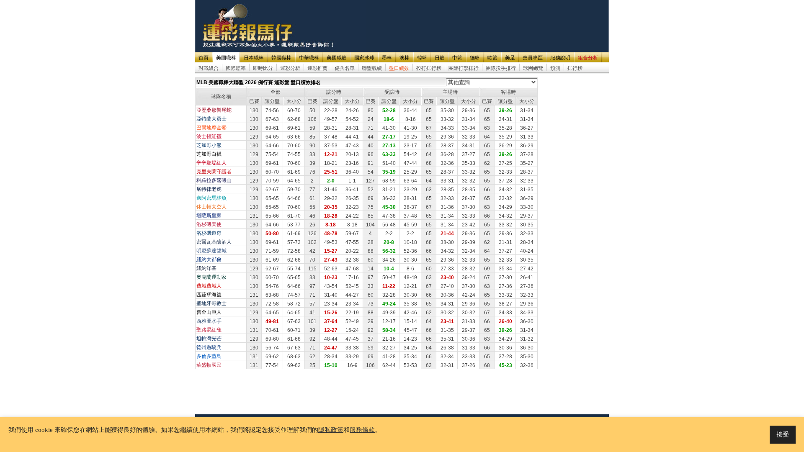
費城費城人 (209, 286)
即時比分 (263, 68)
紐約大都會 (209, 259)
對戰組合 (208, 68)
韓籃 (422, 58)
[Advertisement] (455, 20)
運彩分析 (290, 68)
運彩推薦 (317, 68)
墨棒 (387, 58)
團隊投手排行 (501, 68)
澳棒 (404, 58)
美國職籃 (337, 58)
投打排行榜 (428, 68)
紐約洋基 (206, 268)
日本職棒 (254, 58)
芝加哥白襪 (209, 154)
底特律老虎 (209, 189)
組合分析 (588, 58)
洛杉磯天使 (209, 224)
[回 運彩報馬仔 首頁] (248, 26)
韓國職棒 (281, 58)
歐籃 (492, 58)
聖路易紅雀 (209, 330)
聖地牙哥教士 (211, 303)
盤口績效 (399, 68)
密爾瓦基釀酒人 (214, 242)
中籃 (457, 58)
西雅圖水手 (209, 321)
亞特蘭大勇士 (211, 119)
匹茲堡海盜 (209, 295)
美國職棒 (226, 58)
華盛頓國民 (209, 365)
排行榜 (574, 68)
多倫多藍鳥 (209, 356)
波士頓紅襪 (209, 136)
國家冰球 (364, 58)
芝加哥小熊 (209, 145)
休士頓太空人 (211, 207)
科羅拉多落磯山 (214, 180)
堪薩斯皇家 (209, 215)
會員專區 (533, 58)
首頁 (203, 58)
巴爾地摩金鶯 (211, 128)
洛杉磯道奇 (209, 233)
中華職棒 (309, 58)
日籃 (440, 58)
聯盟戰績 (372, 68)
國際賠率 (236, 68)
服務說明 (560, 58)
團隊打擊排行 (463, 68)
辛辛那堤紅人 (211, 163)
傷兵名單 (345, 68)
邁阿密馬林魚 (211, 198)
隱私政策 (330, 429)
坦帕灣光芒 (209, 339)
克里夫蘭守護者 (214, 172)
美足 (510, 58)
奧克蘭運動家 (211, 277)
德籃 (475, 58)
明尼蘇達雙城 (211, 251)
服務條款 (362, 429)
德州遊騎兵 (209, 347)
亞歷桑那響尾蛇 (214, 110)
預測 (555, 68)
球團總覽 (533, 68)
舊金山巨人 (209, 312)
